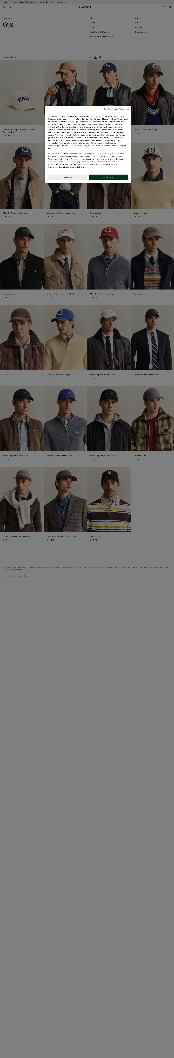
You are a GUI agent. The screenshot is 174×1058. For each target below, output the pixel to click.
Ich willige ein (108, 177)
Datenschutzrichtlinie (57, 167)
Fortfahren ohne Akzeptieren (116, 109)
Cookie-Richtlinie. (77, 167)
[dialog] (88, 144)
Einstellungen (67, 177)
